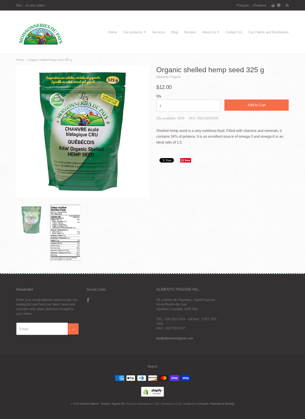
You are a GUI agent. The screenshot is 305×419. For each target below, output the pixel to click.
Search (153, 366)
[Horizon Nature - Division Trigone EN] (40, 45)
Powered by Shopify (222, 403)
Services (158, 32)
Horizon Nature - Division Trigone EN (102, 403)
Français (243, 5)
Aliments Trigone (168, 77)
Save (187, 160)
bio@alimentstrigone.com (174, 338)
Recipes (190, 32)
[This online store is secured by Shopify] (152, 395)
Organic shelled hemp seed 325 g (50, 59)
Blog (174, 32)
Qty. (159, 96)
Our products (132, 32)
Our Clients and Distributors (268, 32)
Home (112, 32)
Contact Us (234, 32)
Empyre (204, 403)
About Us (209, 32)
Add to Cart (256, 105)
